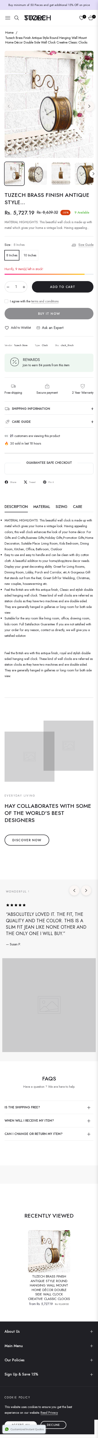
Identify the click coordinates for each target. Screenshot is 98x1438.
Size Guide (85, 244)
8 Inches (11, 255)
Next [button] (89, 106)
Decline (53, 1425)
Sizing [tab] (61, 507)
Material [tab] (41, 507)
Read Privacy (49, 1412)
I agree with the (34, 301)
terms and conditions (45, 301)
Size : (15, 244)
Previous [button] (9, 106)
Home (9, 32)
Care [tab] (77, 507)
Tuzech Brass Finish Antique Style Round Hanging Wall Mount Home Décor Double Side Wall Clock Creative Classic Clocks (49, 1287)
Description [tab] (16, 507)
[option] (49, 104)
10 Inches (30, 255)
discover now (26, 840)
